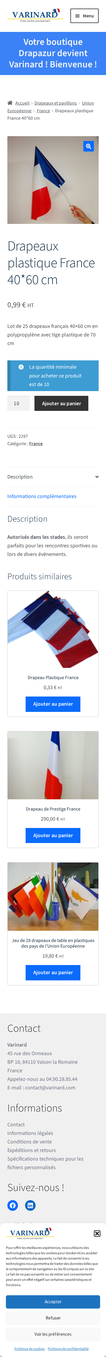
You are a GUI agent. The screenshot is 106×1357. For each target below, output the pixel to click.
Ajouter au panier (61, 403)
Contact (16, 1124)
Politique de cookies (29, 1348)
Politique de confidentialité (68, 1348)
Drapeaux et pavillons (55, 103)
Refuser (53, 1318)
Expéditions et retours (31, 1150)
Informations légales (30, 1133)
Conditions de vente (29, 1142)
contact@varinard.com (50, 1087)
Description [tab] (20, 477)
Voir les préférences (53, 1334)
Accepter (53, 1301)
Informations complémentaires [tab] (42, 496)
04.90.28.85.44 (61, 1079)
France (43, 111)
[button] (97, 1233)
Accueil (22, 103)
